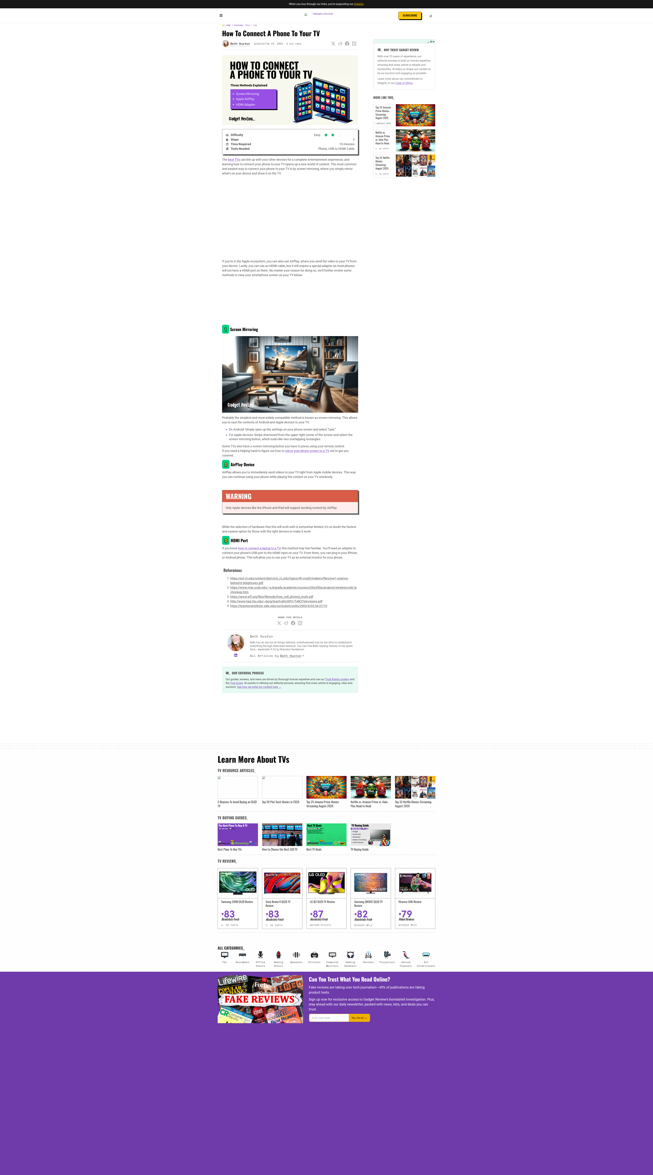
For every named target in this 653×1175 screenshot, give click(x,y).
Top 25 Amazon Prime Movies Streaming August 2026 (383, 112)
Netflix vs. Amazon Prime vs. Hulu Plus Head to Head (382, 137)
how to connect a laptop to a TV (259, 548)
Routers (368, 962)
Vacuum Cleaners (406, 964)
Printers (314, 962)
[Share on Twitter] (333, 43)
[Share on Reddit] (340, 43)
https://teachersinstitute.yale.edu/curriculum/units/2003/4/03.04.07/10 (278, 606)
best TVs (234, 159)
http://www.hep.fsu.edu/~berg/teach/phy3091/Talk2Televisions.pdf (276, 601)
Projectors (387, 962)
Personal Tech (242, 25)
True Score (236, 683)
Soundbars (242, 962)
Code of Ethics (404, 83)
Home (228, 25)
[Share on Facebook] (347, 43)
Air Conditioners (426, 964)
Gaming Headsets (350, 964)
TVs (255, 25)
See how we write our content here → (259, 687)
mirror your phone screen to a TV (307, 451)
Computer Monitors (332, 964)
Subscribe (410, 15)
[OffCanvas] (221, 16)
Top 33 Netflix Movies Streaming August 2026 (382, 163)
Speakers (296, 962)
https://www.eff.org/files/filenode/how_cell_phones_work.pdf (271, 596)
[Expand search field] (430, 16)
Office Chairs (260, 964)
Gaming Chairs (278, 964)
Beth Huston (290, 655)
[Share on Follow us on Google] (354, 43)
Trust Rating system (337, 679)
